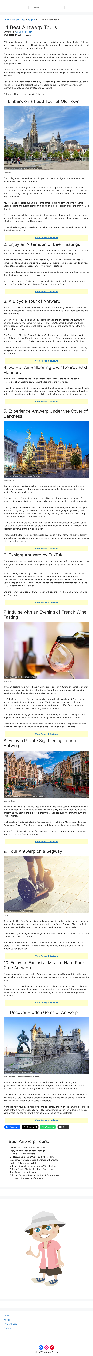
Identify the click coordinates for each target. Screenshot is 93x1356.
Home (6, 19)
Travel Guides (18, 19)
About (7, 1320)
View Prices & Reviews (46, 237)
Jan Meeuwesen (24, 32)
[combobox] (46, 8)
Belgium (31, 19)
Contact (7, 1328)
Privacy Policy (10, 1324)
